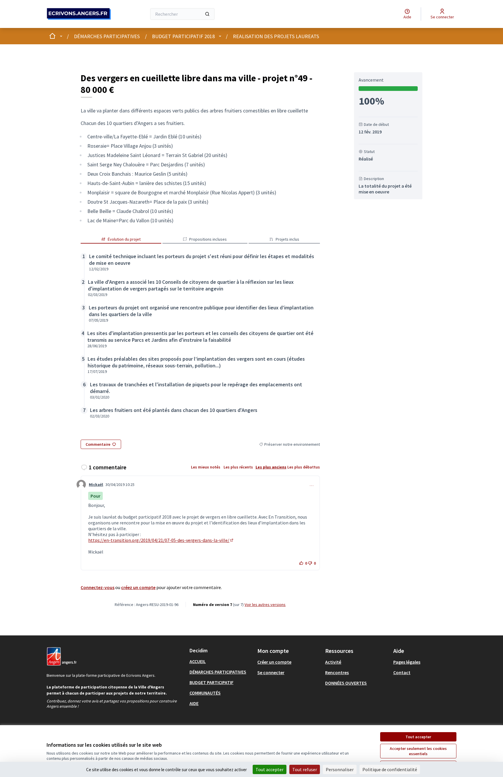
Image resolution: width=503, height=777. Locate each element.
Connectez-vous (97, 587)
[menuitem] (221, 661)
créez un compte (138, 587)
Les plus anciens (271, 467)
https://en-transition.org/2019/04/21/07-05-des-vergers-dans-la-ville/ (161, 540)
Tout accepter (418, 736)
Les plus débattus (303, 467)
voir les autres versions (265, 604)
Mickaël (96, 484)
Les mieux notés (205, 467)
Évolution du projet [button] (124, 239)
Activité (333, 662)
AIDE (194, 703)
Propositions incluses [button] (208, 239)
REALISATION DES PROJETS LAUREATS (276, 36)
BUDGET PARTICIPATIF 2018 (183, 36)
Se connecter (270, 672)
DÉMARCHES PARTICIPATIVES (107, 36)
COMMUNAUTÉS (205, 693)
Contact (401, 672)
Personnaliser (340, 769)
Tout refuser (304, 769)
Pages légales (406, 662)
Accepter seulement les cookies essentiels (418, 751)
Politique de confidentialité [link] (389, 769)
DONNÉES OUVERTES (346, 683)
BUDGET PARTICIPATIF (211, 682)
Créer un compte (274, 662)
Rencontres (337, 672)
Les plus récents (238, 467)
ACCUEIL (197, 661)
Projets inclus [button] (287, 239)
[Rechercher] (207, 14)
